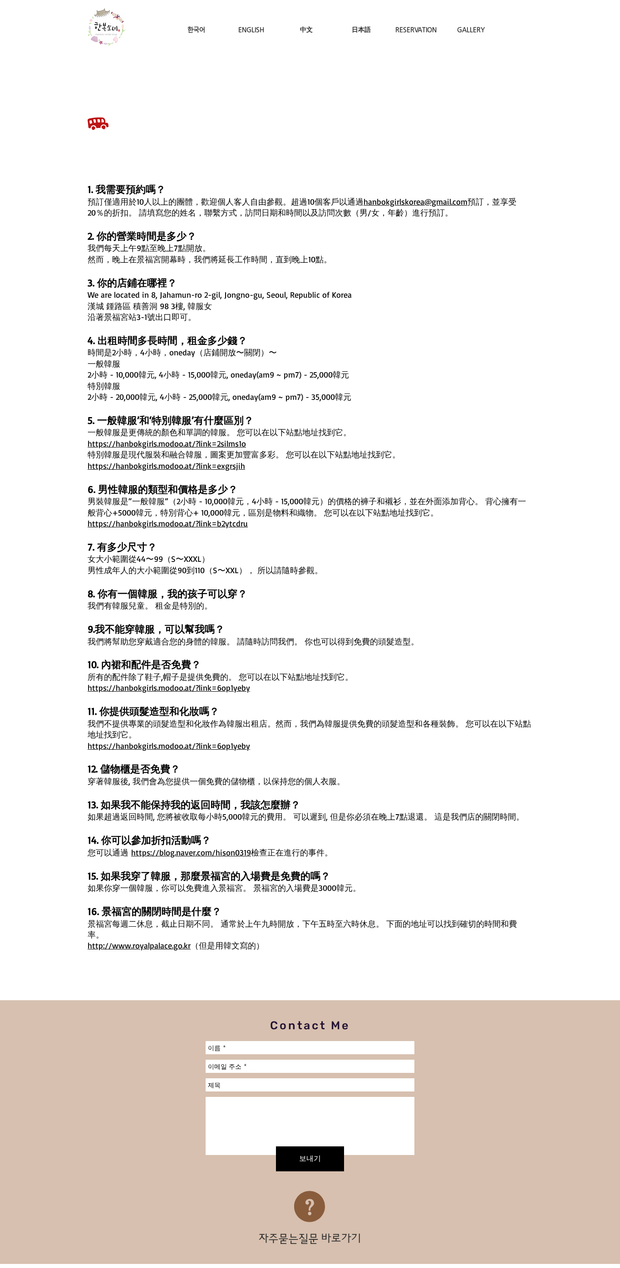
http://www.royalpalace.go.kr (139, 945)
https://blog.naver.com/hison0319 (191, 852)
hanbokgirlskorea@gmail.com (415, 201)
